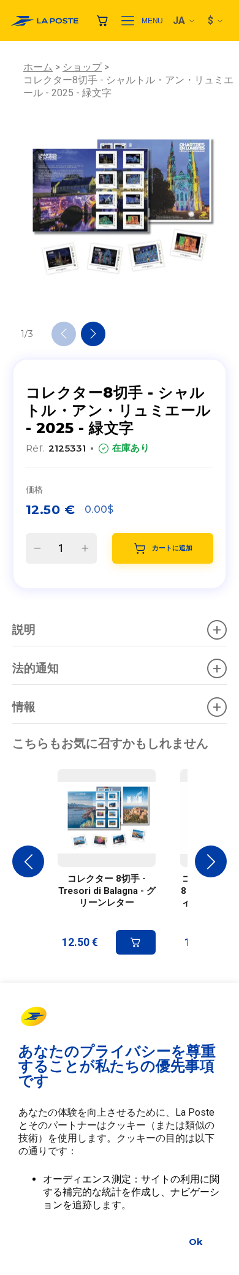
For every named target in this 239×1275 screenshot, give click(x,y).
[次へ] (93, 334)
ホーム (38, 67)
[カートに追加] (136, 942)
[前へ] (63, 334)
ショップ (82, 67)
